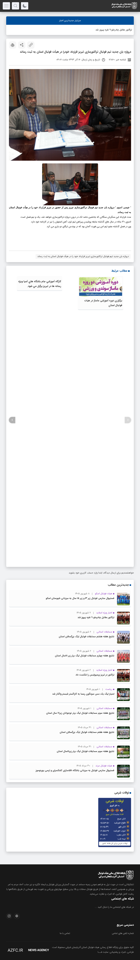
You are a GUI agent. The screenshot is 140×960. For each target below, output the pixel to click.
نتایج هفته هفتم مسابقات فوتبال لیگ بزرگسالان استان (87, 732)
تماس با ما (65, 933)
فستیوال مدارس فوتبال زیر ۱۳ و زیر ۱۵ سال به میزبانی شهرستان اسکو (80, 598)
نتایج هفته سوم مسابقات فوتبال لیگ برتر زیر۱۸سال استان (85, 751)
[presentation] (128, 420)
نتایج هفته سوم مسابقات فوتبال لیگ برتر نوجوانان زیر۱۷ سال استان (80, 713)
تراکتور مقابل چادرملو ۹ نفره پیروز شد (114, 30)
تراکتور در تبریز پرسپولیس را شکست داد (95, 675)
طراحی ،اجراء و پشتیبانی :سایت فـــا (116, 952)
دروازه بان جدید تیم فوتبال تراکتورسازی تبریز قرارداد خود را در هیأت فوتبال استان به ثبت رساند (83, 256)
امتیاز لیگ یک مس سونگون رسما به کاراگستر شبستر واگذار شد (83, 694)
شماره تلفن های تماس (123, 933)
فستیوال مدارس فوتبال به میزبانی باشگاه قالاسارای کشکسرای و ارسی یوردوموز (75, 770)
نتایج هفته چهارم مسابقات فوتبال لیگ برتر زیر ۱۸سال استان (84, 656)
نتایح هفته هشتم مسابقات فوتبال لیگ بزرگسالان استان (86, 636)
